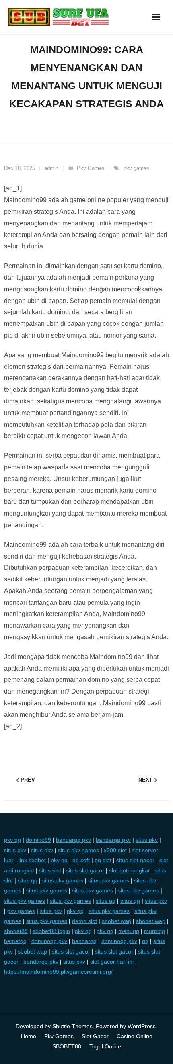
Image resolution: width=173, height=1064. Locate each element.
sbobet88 (16, 931)
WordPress (142, 1026)
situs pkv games (78, 850)
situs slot (50, 870)
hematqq (15, 941)
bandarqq (84, 941)
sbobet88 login (51, 931)
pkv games (136, 168)
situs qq (27, 880)
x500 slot (115, 850)
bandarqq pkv (73, 840)
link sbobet (32, 860)
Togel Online (105, 1046)
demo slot (84, 921)
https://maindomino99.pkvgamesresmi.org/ (58, 971)
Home (28, 1036)
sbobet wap (116, 921)
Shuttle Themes (72, 1026)
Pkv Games (91, 168)
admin (51, 168)
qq (145, 941)
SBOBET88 (66, 1046)
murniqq (154, 931)
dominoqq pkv (49, 941)
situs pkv (147, 840)
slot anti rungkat (129, 870)
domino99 (38, 840)
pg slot (103, 860)
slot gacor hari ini (112, 961)
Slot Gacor (95, 1036)
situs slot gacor (135, 860)
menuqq (128, 931)
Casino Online (134, 1036)
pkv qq (12, 840)
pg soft (81, 860)
